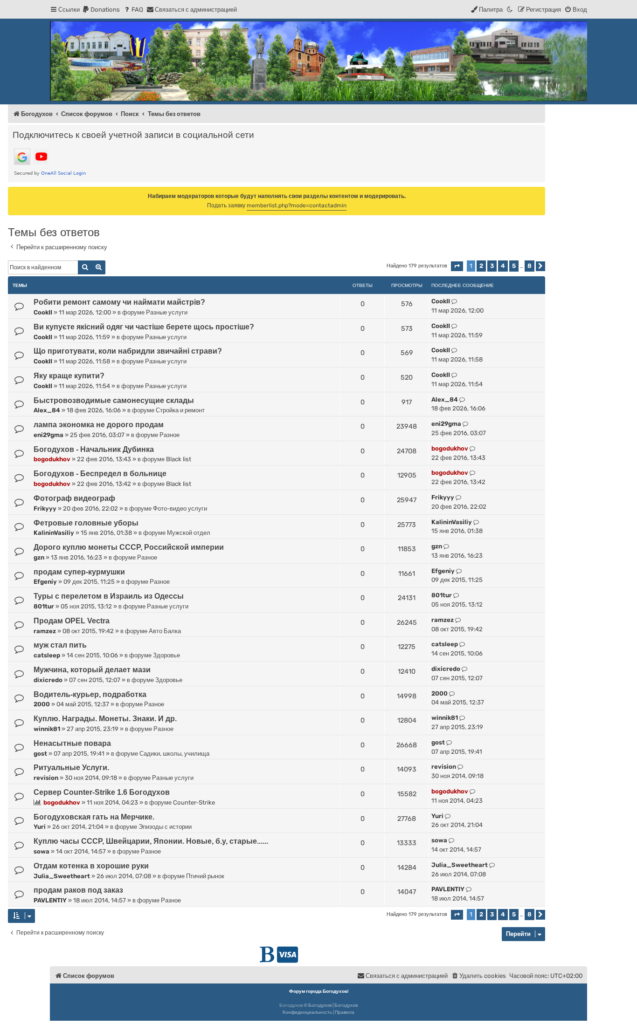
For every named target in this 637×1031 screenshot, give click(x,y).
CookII (43, 312)
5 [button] (514, 265)
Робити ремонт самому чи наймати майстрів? (119, 302)
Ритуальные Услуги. (71, 768)
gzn (39, 557)
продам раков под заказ (78, 890)
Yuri (40, 826)
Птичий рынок (205, 876)
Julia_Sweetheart (62, 876)
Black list (178, 459)
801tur (44, 606)
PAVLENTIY (50, 900)
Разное (169, 434)
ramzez (45, 631)
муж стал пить (60, 645)
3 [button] (492, 265)
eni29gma (48, 434)
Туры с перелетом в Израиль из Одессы (109, 596)
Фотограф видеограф (74, 498)
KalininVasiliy (54, 532)
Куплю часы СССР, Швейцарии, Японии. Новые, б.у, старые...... (151, 841)
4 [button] (503, 265)
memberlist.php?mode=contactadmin (296, 205)
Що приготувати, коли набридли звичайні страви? (128, 351)
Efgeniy (45, 581)
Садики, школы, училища (174, 753)
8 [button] (529, 265)
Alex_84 (47, 410)
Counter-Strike (194, 802)
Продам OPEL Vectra (72, 621)
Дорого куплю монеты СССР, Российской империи (129, 547)
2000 (42, 704)
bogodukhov (52, 459)
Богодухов (320, 1005)
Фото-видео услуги (180, 508)
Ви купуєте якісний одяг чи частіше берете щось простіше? (144, 327)
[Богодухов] (318, 61)
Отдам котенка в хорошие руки (91, 866)
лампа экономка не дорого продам (99, 425)
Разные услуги (166, 312)
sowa (41, 851)
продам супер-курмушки (79, 572)
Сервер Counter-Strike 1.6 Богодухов (102, 792)
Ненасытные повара (72, 743)
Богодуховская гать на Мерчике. (94, 817)
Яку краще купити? (69, 376)
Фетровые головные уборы (86, 523)
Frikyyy (45, 508)
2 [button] (481, 265)
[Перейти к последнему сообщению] (454, 301)
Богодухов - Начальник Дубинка (94, 449)
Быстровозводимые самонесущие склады (114, 400)
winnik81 (47, 728)
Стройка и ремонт (180, 410)
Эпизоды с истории (165, 826)
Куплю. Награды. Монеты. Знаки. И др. (105, 719)
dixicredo (48, 679)
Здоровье (166, 655)
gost (40, 753)
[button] (457, 266)
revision (46, 777)
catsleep (47, 655)
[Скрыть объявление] (539, 193)
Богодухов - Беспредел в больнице (100, 474)
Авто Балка (165, 631)
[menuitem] (101, 9)
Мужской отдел (188, 532)
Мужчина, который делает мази (92, 670)
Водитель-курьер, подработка (90, 694)
